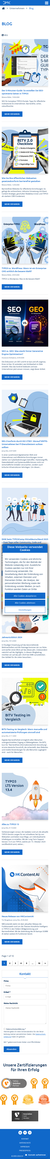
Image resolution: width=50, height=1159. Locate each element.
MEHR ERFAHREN (12, 114)
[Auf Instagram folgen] (30, 1132)
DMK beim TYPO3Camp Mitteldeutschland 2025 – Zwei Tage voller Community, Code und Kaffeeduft (25, 542)
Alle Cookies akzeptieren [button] (25, 596)
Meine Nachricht (11, 1003)
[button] (46, 2)
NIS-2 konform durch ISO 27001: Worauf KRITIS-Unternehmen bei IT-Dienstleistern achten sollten (25, 444)
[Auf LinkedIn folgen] (20, 1132)
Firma (6, 981)
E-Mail (7, 992)
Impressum (25, 1147)
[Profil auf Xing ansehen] (25, 1132)
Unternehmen (17, 8)
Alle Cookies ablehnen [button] (25, 602)
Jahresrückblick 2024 (12, 637)
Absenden (12, 1049)
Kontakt (25, 1139)
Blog (31, 8)
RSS (6, 35)
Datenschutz (25, 1143)
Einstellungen (25, 609)
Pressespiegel (25, 1150)
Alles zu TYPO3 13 (10, 824)
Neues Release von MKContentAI (18, 916)
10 (39, 963)
